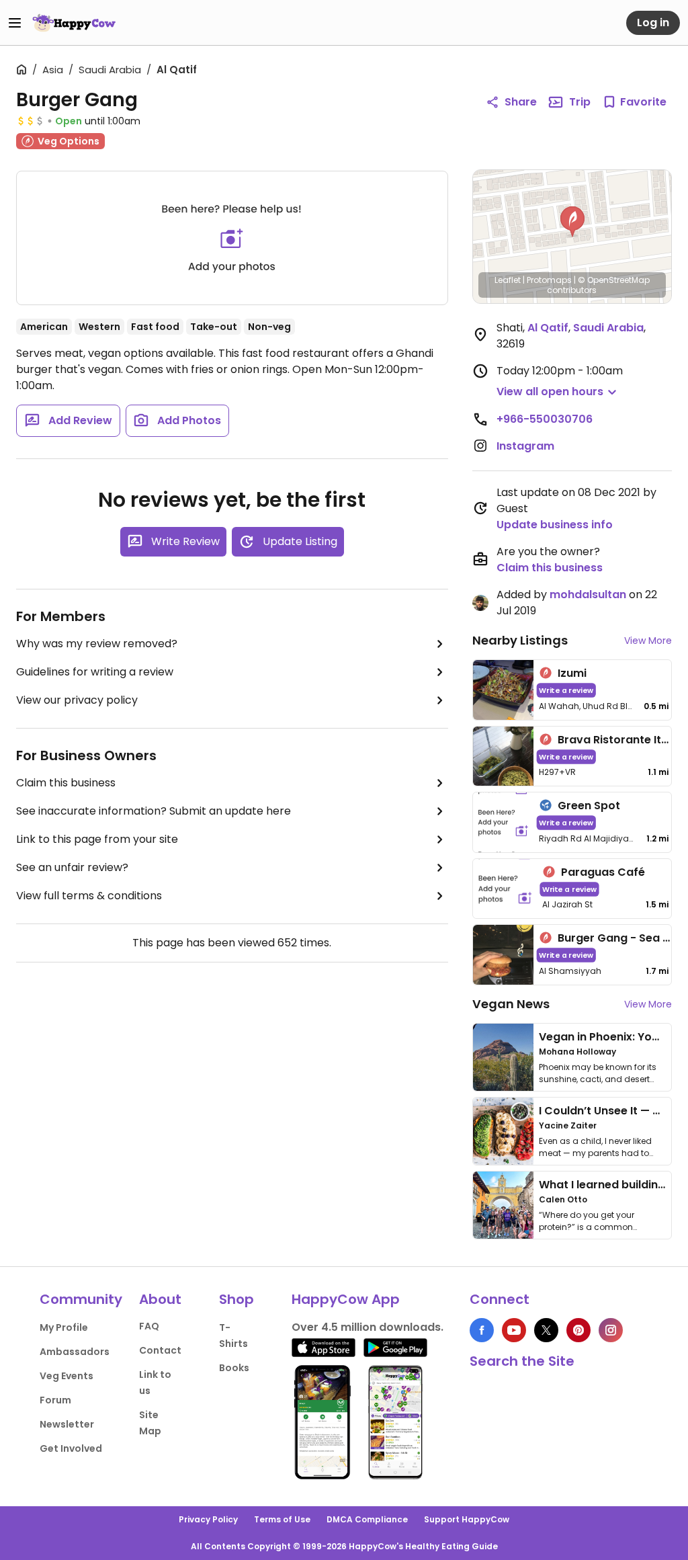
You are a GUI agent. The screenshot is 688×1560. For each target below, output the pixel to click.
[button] (572, 221)
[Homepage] (74, 22)
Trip (580, 102)
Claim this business (66, 782)
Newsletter (67, 1424)
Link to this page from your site (97, 839)
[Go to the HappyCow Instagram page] (611, 1330)
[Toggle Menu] (15, 23)
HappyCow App (346, 1299)
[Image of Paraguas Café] (505, 889)
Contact (160, 1350)
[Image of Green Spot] (503, 822)
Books (234, 1367)
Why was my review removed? (96, 643)
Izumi (572, 673)
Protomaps (549, 280)
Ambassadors (75, 1351)
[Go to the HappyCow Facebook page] (482, 1330)
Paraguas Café (603, 872)
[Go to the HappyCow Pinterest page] (578, 1330)
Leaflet (507, 280)
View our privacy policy (77, 700)
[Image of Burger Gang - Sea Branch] (503, 955)
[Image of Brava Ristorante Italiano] (503, 756)
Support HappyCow (466, 1519)
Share (521, 102)
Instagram (525, 446)
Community (81, 1299)
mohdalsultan (588, 594)
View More (648, 640)
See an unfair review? (72, 867)
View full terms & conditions (89, 895)
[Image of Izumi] (503, 690)
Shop (236, 1299)
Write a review (566, 690)
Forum (55, 1400)
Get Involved (71, 1448)
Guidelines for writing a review (94, 672)
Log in (653, 22)
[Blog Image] (503, 1057)
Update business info (555, 524)
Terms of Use (282, 1519)
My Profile (64, 1327)
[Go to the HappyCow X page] (546, 1330)
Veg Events (66, 1376)
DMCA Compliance (367, 1519)
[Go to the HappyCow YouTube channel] (514, 1330)
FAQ (149, 1326)
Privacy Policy (208, 1519)
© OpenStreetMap (614, 280)
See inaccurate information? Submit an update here (153, 811)
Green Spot (589, 805)
